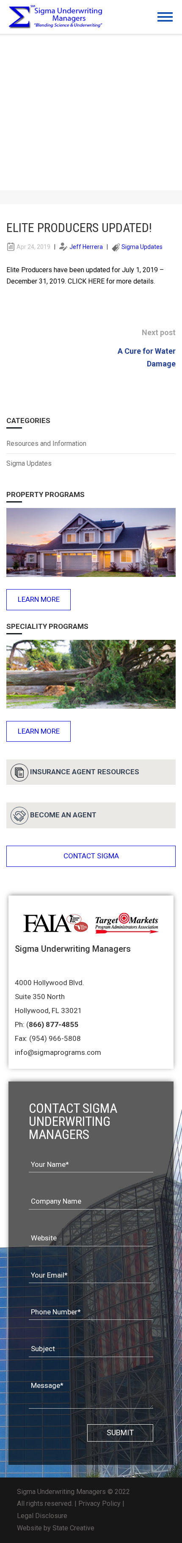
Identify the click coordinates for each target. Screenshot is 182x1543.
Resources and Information (46, 444)
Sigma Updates (142, 246)
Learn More (39, 599)
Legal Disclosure (42, 1516)
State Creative (73, 1528)
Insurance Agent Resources (84, 771)
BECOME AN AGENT (63, 815)
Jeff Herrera (86, 246)
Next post (159, 332)
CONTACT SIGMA (91, 856)
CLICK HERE (86, 281)
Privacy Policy (99, 1503)
